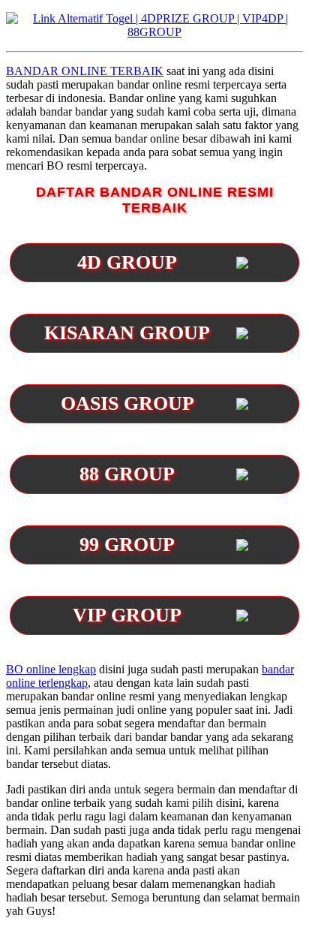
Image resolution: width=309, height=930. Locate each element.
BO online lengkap (51, 669)
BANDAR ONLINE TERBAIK (85, 71)
